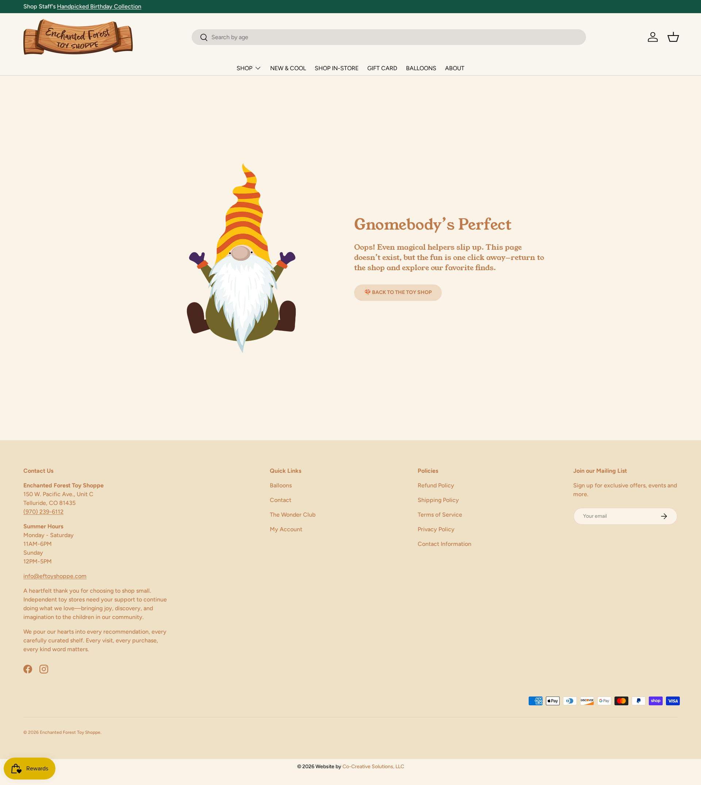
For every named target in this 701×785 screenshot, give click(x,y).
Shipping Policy (438, 500)
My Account (286, 529)
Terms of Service (440, 514)
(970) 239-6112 (43, 511)
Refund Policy (436, 485)
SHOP (244, 68)
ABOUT (454, 68)
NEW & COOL (288, 68)
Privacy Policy (436, 529)
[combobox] (389, 37)
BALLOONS (421, 68)
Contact (280, 500)
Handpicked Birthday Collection (99, 6)
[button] (673, 37)
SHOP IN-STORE (337, 68)
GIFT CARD (382, 68)
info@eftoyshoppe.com (55, 576)
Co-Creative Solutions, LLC (373, 766)
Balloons (281, 485)
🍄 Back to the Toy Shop (398, 292)
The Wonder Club (292, 514)
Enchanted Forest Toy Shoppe (70, 732)
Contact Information (444, 543)
